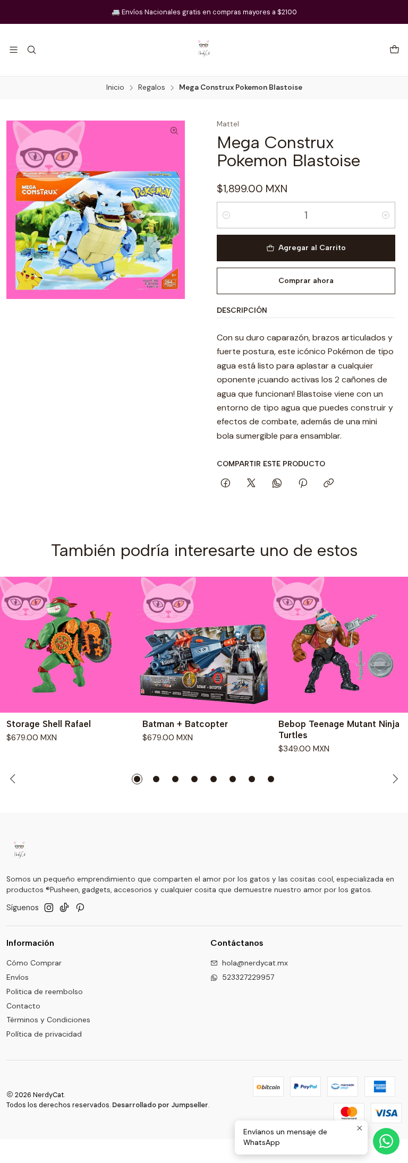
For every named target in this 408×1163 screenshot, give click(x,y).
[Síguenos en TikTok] (64, 907)
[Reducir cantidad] (226, 215)
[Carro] (394, 50)
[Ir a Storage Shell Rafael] (68, 645)
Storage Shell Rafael (48, 724)
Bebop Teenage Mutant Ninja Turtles (339, 729)
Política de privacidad (44, 1034)
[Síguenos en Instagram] (49, 907)
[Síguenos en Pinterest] (80, 907)
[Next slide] (394, 779)
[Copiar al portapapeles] (328, 483)
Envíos (17, 977)
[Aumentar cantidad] (386, 215)
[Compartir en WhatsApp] (277, 483)
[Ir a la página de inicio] (204, 50)
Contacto (23, 1006)
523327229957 (248, 977)
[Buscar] (31, 49)
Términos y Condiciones (48, 1019)
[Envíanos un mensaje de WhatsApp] (386, 1141)
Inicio (115, 87)
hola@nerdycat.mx (255, 963)
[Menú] (13, 49)
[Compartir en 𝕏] (251, 483)
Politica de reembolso (44, 991)
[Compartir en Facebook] (225, 483)
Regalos (151, 87)
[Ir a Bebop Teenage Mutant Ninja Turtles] (340, 645)
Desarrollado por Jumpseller (160, 1104)
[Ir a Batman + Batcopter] (204, 645)
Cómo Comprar (34, 963)
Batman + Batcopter (185, 724)
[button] (137, 779)
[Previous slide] (14, 779)
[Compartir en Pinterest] (303, 483)
